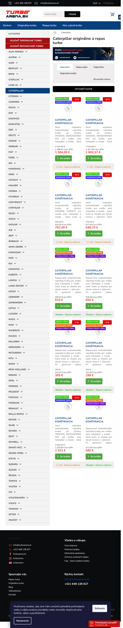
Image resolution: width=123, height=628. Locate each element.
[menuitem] (7, 25)
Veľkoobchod (13, 590)
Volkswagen (15, 497)
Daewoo (12, 118)
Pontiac (12, 397)
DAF (9, 113)
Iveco (10, 218)
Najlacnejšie (80, 67)
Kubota (11, 274)
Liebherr (12, 296)
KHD (9, 257)
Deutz (11, 135)
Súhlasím (100, 608)
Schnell (12, 441)
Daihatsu (13, 124)
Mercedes (13, 347)
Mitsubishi (13, 352)
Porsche (12, 402)
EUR (94, 3)
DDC (9, 129)
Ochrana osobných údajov (75, 557)
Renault (12, 408)
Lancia (11, 280)
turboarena (17, 558)
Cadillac (12, 79)
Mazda (11, 336)
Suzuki (11, 469)
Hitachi (11, 179)
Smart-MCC (14, 447)
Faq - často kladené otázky (75, 560)
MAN (10, 324)
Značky (11, 519)
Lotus (10, 308)
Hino (10, 174)
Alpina (11, 57)
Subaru (12, 464)
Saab (10, 425)
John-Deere (14, 246)
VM (9, 492)
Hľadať (71, 14)
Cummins (12, 101)
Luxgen (11, 313)
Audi (10, 62)
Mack (10, 319)
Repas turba (13, 579)
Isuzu (10, 213)
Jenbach (12, 241)
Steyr (10, 458)
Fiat (9, 152)
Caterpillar (14, 90)
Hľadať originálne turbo (25, 40)
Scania (11, 430)
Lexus (10, 291)
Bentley (12, 68)
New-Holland (16, 369)
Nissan (11, 375)
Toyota (11, 480)
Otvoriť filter (82, 89)
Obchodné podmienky (73, 553)
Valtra (11, 486)
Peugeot (12, 391)
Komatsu (12, 269)
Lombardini (14, 302)
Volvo (11, 503)
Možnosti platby (70, 549)
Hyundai (12, 196)
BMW (10, 73)
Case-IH (12, 85)
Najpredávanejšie (67, 73)
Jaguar (11, 224)
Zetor (11, 514)
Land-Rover (14, 285)
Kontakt (11, 594)
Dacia (10, 107)
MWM (10, 363)
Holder (12, 185)
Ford (10, 157)
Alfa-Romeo (14, 51)
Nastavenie (22, 620)
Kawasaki (13, 252)
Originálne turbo (15, 583)
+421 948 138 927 (20, 549)
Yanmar (12, 508)
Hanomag (13, 168)
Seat (10, 436)
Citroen (12, 96)
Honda (11, 191)
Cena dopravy (69, 545)
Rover (11, 419)
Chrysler (13, 207)
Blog (9, 587)
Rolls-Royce (15, 414)
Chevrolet (14, 202)
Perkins (12, 386)
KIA (9, 263)
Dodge (11, 140)
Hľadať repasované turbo (25, 46)
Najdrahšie (97, 67)
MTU (9, 358)
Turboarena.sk (18, 554)
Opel (10, 380)
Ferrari (12, 146)
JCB (9, 230)
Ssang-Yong (14, 453)
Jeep (9, 235)
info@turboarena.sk (21, 545)
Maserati (13, 330)
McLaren (12, 341)
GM (9, 163)
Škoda (11, 475)
